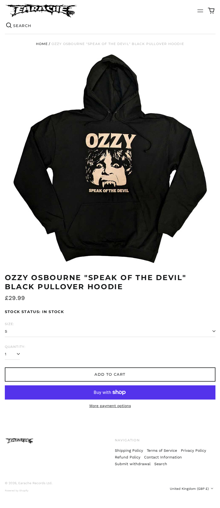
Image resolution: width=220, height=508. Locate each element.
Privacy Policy (193, 450)
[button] (211, 10)
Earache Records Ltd (35, 483)
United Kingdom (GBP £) (190, 489)
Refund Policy (127, 457)
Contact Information (163, 457)
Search (160, 464)
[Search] (9, 26)
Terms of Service (162, 450)
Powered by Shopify (16, 490)
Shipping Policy (129, 450)
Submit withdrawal (133, 464)
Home (42, 44)
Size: (9, 324)
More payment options (110, 406)
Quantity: (15, 347)
